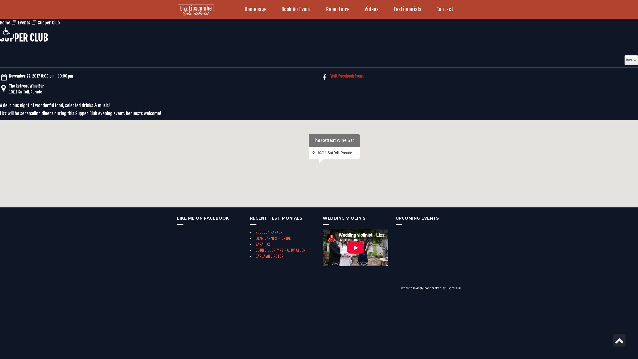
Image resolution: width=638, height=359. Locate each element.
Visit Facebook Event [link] (347, 76)
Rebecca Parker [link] (269, 232)
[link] (6, 31)
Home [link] (5, 22)
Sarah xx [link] (262, 244)
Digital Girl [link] (454, 288)
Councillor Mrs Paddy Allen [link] (280, 250)
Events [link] (24, 22)
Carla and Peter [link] (269, 256)
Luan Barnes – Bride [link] (273, 238)
